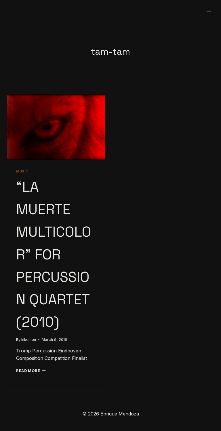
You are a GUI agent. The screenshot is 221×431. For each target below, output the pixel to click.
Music (22, 171)
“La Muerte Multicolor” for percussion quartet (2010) (53, 254)
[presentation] (56, 127)
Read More (31, 371)
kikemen (28, 339)
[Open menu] (208, 11)
